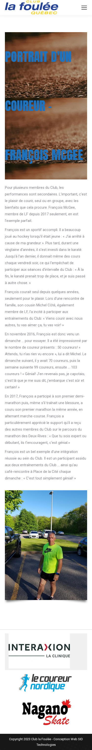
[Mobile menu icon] (84, 8)
